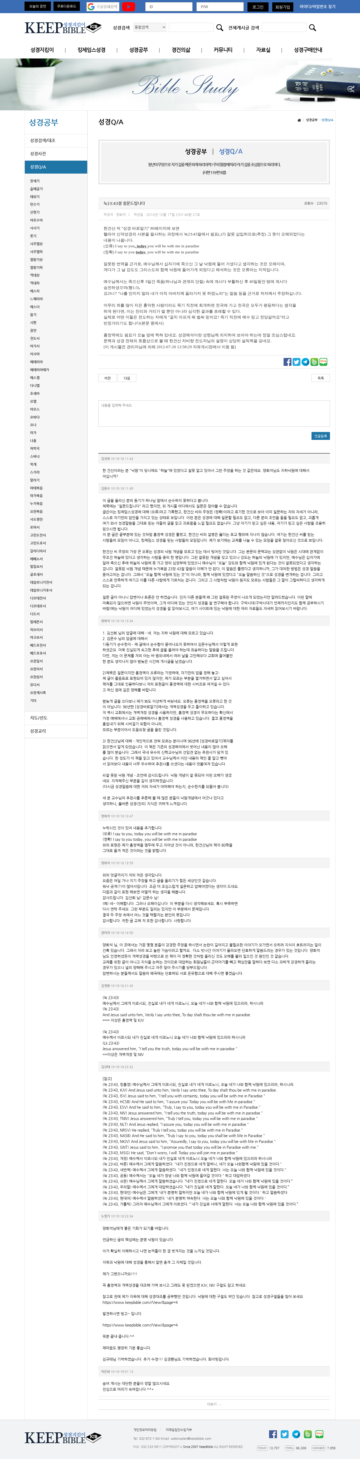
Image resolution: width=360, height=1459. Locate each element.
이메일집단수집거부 (179, 1430)
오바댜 (35, 417)
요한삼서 (36, 677)
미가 (33, 433)
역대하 (35, 283)
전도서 (35, 338)
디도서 (35, 614)
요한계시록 (38, 693)
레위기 (35, 197)
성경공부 (138, 50)
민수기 (35, 204)
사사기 (35, 228)
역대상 (35, 275)
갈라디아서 (38, 551)
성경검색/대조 (42, 140)
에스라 (35, 291)
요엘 (33, 401)
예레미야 (36, 362)
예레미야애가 (39, 370)
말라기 (35, 480)
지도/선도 (38, 717)
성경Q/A (38, 166)
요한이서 (36, 669)
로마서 (35, 527)
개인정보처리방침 (145, 1430)
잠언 (33, 330)
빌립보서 (36, 566)
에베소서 (36, 559)
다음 (127, 378)
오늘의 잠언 (37, 6)
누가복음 (36, 503)
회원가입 (282, 7)
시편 (33, 323)
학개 (33, 464)
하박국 (35, 448)
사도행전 (36, 519)
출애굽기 (36, 189)
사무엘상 (36, 244)
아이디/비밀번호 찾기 (317, 6)
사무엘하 (36, 252)
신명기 (35, 212)
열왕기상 (36, 260)
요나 (33, 425)
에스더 (35, 307)
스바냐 (35, 456)
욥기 (33, 315)
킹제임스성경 (91, 50)
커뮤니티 (223, 50)
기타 (33, 701)
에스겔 (35, 378)
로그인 (258, 7)
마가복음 (36, 496)
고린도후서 (38, 543)
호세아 (35, 393)
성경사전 (38, 153)
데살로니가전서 (41, 582)
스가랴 (35, 472)
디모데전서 (38, 598)
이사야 (35, 354)
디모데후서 (38, 606)
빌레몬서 (36, 622)
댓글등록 (320, 436)
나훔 (33, 441)
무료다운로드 (66, 6)
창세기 (35, 181)
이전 (107, 378)
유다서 (35, 685)
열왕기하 (36, 267)
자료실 (263, 50)
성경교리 (38, 731)
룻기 (33, 236)
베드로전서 (38, 645)
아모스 (35, 409)
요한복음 (36, 511)
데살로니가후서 (41, 590)
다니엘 (35, 385)
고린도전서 (38, 535)
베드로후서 (38, 653)
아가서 (35, 346)
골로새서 (36, 574)
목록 (321, 378)
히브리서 (36, 630)
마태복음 (36, 488)
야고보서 (36, 637)
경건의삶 (181, 50)
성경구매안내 (308, 50)
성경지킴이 (42, 50)
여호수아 (36, 220)
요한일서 (36, 661)
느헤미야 (36, 299)
